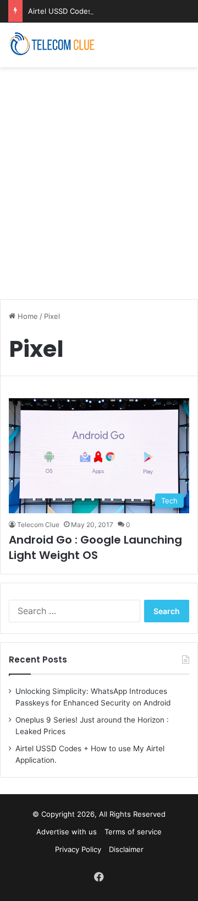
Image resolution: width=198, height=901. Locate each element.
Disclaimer (126, 849)
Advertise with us (66, 831)
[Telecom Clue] (52, 44)
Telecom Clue (38, 524)
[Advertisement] (99, 177)
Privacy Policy (78, 849)
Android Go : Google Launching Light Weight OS (95, 547)
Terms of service (133, 831)
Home (26, 316)
